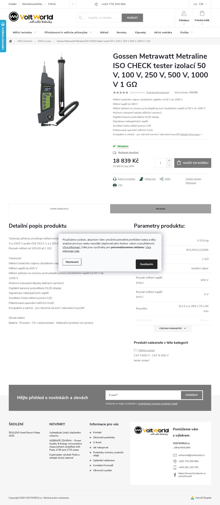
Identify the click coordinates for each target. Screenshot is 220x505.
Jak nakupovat (100, 447)
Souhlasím (146, 264)
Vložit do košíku (195, 163)
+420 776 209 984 (188, 461)
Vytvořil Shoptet (203, 497)
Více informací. (72, 247)
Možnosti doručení (128, 152)
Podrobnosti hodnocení (157, 92)
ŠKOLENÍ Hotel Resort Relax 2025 (24, 434)
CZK (201, 4)
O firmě (52, 4)
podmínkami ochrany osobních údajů (158, 403)
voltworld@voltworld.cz (191, 455)
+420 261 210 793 (188, 467)
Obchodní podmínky (32, 4)
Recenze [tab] (160, 208)
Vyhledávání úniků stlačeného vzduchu (65, 434)
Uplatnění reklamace (104, 460)
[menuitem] (25, 32)
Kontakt (12, 4)
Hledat (132, 18)
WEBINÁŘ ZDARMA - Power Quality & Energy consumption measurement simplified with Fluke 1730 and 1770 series (65, 445)
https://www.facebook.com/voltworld (192, 475)
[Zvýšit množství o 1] (169, 160)
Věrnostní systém (102, 470)
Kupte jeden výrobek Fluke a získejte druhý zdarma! (64, 456)
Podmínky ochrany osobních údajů (108, 454)
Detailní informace (190, 134)
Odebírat (191, 395)
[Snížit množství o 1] (169, 165)
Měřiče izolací (146, 350)
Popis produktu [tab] (59, 208)
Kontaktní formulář (103, 465)
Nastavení (72, 262)
